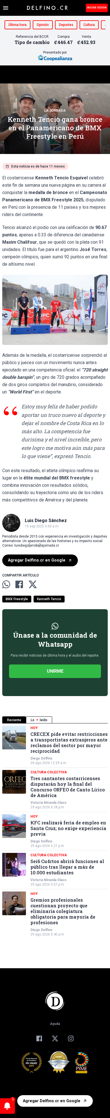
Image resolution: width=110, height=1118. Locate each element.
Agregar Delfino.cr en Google (36, 560)
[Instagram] (70, 1038)
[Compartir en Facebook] (19, 584)
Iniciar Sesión (97, 7)
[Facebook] (39, 1038)
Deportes (66, 25)
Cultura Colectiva (48, 772)
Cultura (89, 25)
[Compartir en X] (32, 584)
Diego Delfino (41, 758)
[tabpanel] (55, 831)
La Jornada (55, 111)
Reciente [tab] (14, 720)
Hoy (34, 728)
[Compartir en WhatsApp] (6, 584)
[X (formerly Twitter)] (55, 1038)
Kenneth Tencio (49, 599)
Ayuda (55, 1024)
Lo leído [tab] (39, 720)
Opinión (43, 25)
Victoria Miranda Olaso (48, 803)
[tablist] (55, 719)
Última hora (17, 25)
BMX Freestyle (17, 599)
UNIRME (55, 671)
